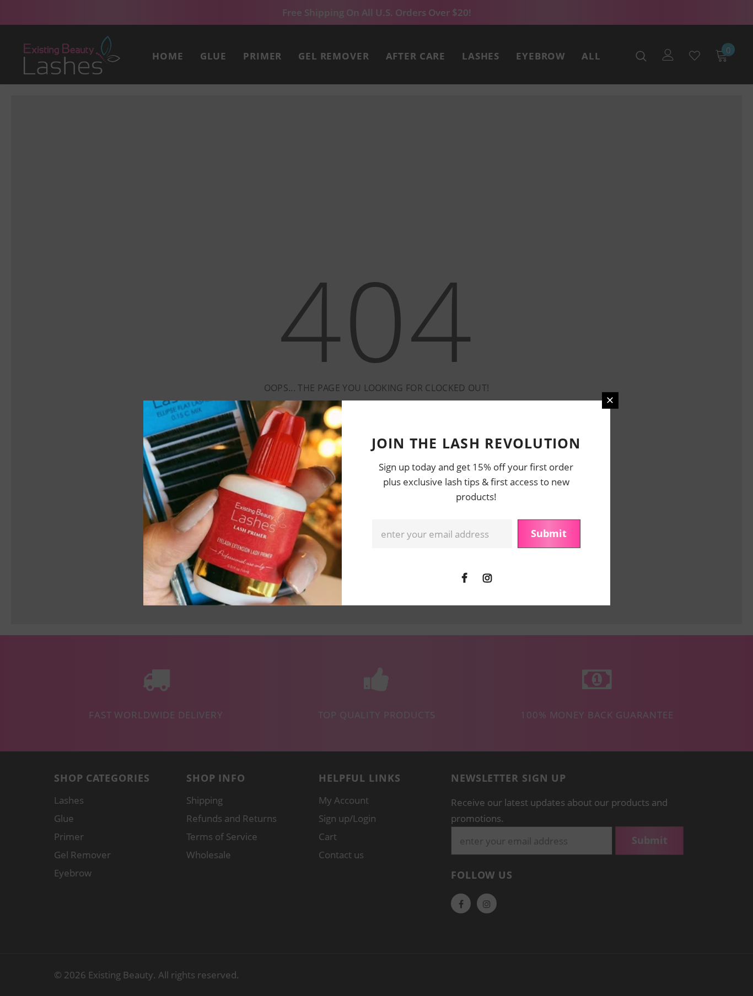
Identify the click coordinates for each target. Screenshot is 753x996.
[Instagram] (487, 577)
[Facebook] (464, 577)
